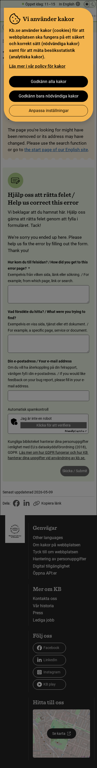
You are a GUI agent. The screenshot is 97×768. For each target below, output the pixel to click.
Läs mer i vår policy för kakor (37, 66)
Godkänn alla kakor (48, 81)
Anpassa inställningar (49, 110)
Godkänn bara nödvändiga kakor (48, 96)
